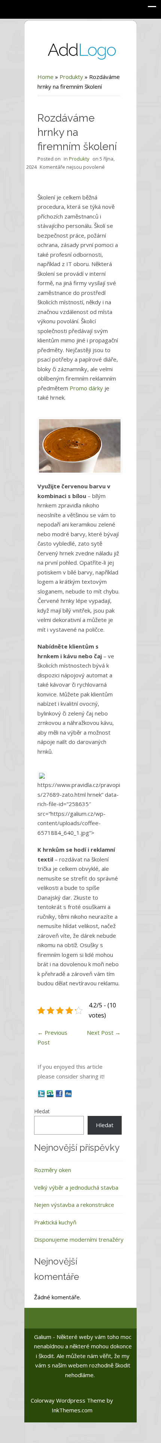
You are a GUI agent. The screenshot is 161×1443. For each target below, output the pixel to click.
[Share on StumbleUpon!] (50, 1093)
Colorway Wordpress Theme (68, 1400)
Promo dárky (86, 388)
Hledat (42, 1111)
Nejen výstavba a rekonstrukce (74, 1204)
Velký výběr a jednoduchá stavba (76, 1187)
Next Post (104, 1032)
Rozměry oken (52, 1170)
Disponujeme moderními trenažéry (79, 1239)
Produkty (71, 76)
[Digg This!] (68, 1093)
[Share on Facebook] (59, 1093)
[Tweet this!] (41, 1093)
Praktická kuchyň (55, 1222)
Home (45, 76)
